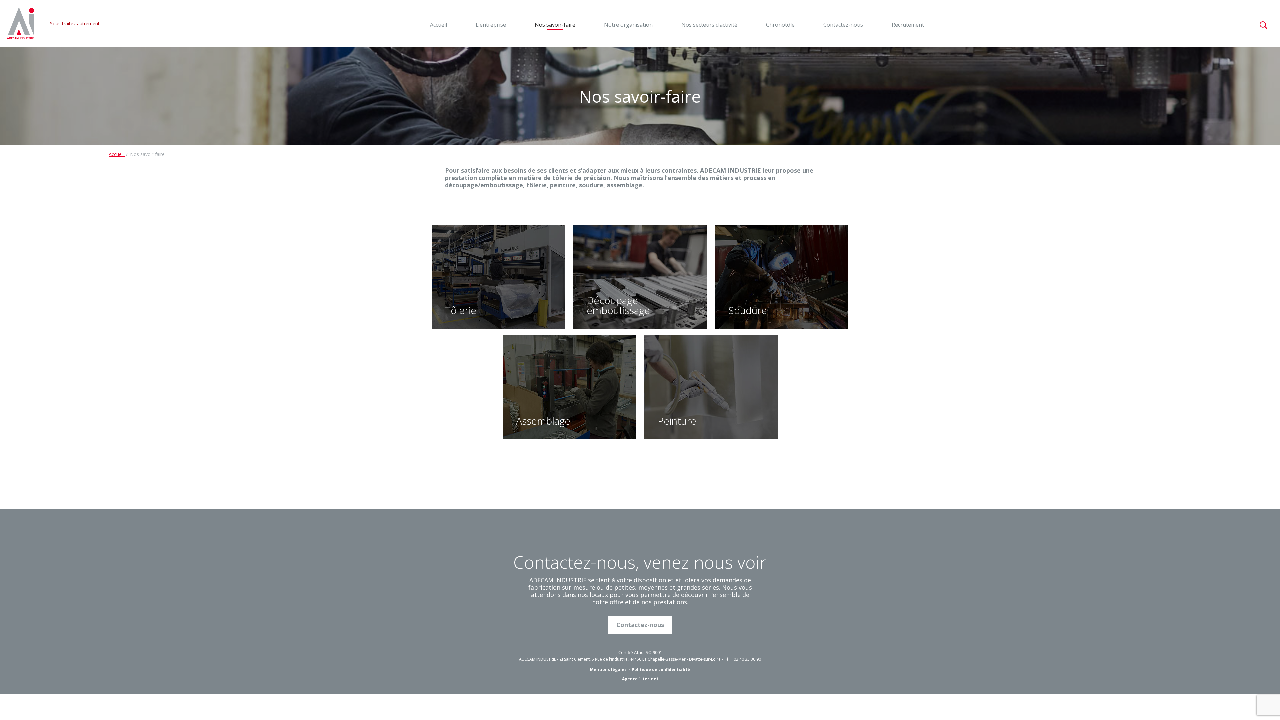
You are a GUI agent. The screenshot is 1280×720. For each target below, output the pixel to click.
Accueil (438, 24)
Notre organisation (628, 24)
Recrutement (908, 24)
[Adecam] (20, 23)
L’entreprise (491, 24)
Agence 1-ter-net (640, 679)
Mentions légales (608, 669)
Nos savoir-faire (555, 24)
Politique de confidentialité (661, 669)
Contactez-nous (843, 24)
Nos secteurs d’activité (709, 24)
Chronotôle (780, 24)
